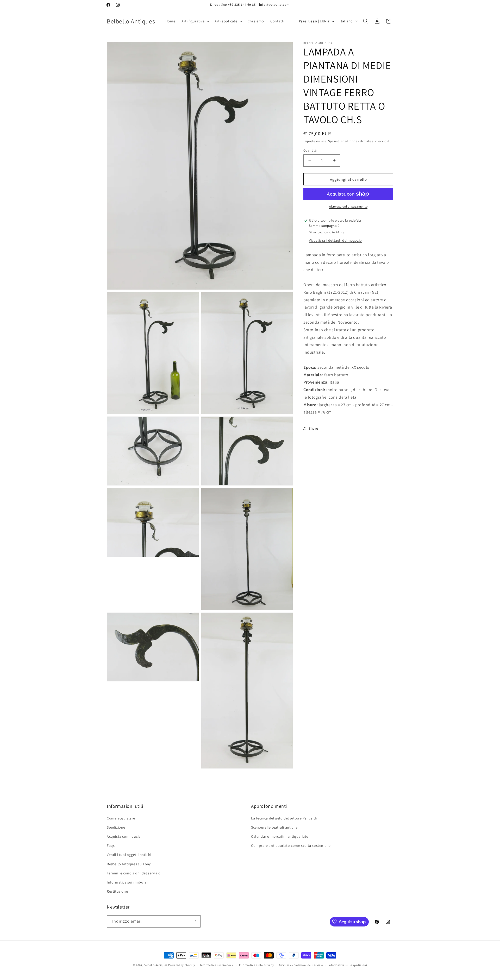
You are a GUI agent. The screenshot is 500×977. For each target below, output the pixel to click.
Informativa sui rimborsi (127, 882)
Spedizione (116, 827)
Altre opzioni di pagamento (348, 206)
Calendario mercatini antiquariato (280, 836)
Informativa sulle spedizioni (347, 965)
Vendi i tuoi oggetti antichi (129, 854)
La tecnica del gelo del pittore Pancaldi (284, 818)
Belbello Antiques (155, 965)
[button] (194, 21)
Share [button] (313, 428)
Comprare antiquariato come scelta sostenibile (291, 845)
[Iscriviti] (194, 921)
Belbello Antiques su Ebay (129, 863)
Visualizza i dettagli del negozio (335, 240)
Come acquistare (121, 818)
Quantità (310, 150)
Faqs (111, 845)
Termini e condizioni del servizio (134, 872)
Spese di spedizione (342, 141)
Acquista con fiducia (124, 836)
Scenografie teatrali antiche (274, 827)
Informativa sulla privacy (256, 965)
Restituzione (117, 891)
